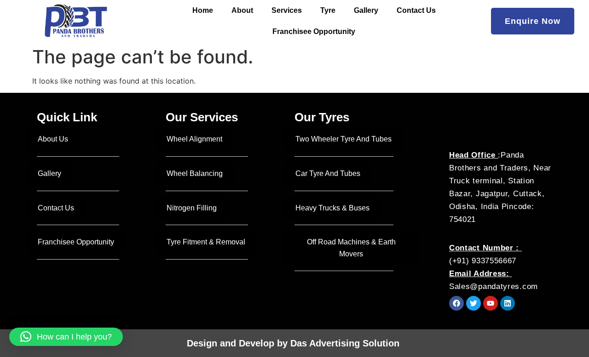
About (242, 10)
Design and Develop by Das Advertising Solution (294, 343)
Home (202, 10)
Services (286, 10)
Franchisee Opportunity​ (313, 31)
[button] (66, 337)
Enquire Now (532, 21)
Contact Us (416, 10)
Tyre (327, 10)
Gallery (366, 10)
